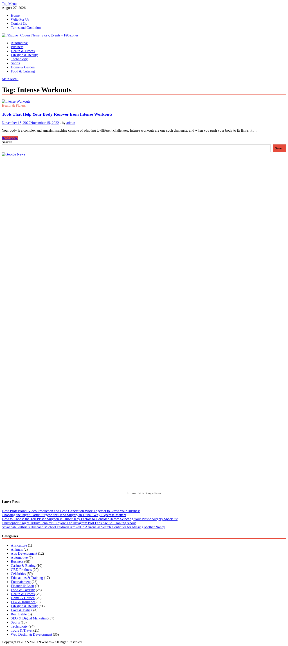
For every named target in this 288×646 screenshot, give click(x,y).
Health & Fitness (23, 51)
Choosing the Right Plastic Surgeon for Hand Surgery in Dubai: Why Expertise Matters (64, 515)
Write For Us (20, 19)
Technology (19, 59)
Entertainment (21, 582)
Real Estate (19, 614)
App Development (24, 553)
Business (17, 47)
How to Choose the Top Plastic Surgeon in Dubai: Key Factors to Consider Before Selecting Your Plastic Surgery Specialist (90, 519)
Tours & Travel (21, 630)
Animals (17, 549)
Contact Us (19, 23)
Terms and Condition (26, 27)
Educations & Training (27, 578)
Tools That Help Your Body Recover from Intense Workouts (57, 114)
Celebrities (18, 574)
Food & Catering (23, 71)
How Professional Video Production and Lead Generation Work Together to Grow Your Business (71, 511)
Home (15, 15)
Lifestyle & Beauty (24, 55)
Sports (15, 63)
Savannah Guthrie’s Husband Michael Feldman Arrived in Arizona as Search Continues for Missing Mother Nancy (83, 527)
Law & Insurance (23, 602)
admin (70, 123)
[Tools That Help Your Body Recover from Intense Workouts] (144, 101)
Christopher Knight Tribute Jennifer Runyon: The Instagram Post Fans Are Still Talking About (69, 523)
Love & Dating (21, 610)
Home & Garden (23, 67)
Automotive (19, 43)
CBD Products (21, 570)
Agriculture (19, 545)
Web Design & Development (31, 634)
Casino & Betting (23, 565)
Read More (10, 138)
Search (7, 142)
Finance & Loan (22, 586)
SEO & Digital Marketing (29, 618)
